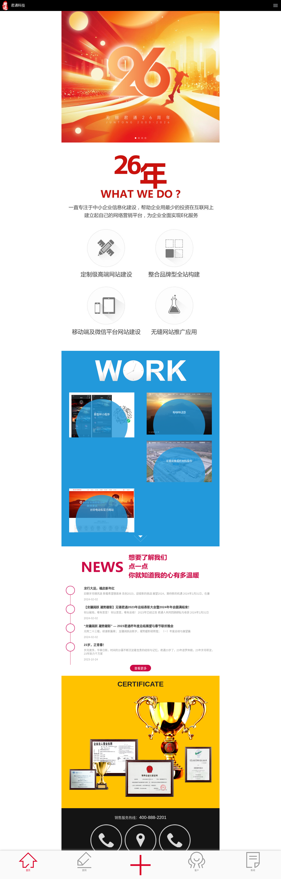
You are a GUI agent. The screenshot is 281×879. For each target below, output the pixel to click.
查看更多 (140, 538)
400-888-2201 (152, 817)
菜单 (275, 5)
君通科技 (18, 5)
